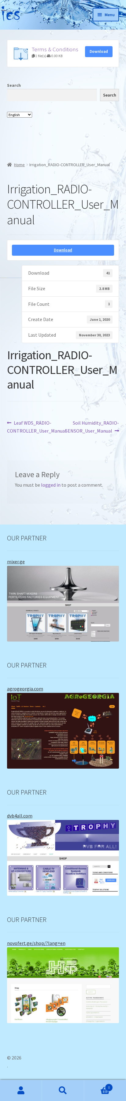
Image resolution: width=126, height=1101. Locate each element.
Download (99, 51)
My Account (21, 1090)
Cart (97, 1085)
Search (14, 85)
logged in (51, 485)
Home (19, 164)
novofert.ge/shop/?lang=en (36, 943)
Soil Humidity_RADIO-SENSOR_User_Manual (92, 426)
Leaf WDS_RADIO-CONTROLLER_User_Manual (36, 426)
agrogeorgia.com (25, 689)
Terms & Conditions (55, 49)
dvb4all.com (19, 816)
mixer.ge (16, 561)
